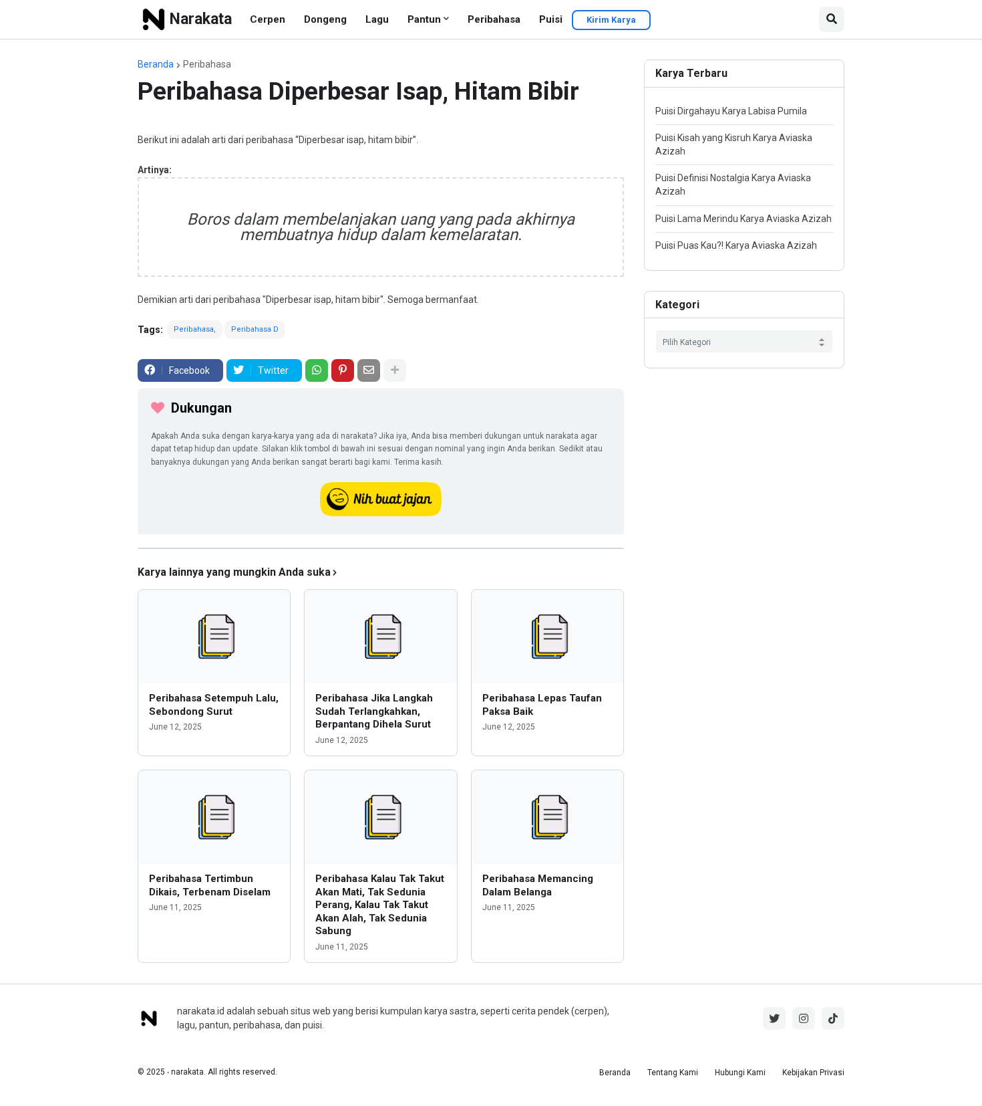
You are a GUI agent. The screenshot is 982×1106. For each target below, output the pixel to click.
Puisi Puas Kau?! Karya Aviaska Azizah (736, 245)
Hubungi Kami (740, 1072)
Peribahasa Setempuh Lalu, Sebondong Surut (214, 704)
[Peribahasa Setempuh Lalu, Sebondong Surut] (214, 636)
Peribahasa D (255, 329)
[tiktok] (833, 1018)
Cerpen (267, 19)
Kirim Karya (611, 20)
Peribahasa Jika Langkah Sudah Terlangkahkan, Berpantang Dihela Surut (374, 711)
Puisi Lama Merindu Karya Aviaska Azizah (743, 218)
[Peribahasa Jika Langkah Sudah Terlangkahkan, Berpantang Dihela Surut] (380, 636)
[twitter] (774, 1018)
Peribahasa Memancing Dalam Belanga (537, 885)
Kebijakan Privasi (813, 1072)
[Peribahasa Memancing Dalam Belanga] (547, 817)
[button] (831, 19)
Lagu (377, 19)
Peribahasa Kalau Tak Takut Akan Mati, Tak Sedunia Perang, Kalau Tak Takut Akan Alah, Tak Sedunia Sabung (379, 905)
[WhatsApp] (316, 370)
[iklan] (381, 548)
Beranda (156, 64)
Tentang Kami (672, 1072)
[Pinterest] (342, 370)
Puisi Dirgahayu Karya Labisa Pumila (731, 111)
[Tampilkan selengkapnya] (394, 370)
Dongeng (325, 19)
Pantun (424, 19)
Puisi (550, 19)
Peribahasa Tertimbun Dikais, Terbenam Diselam (210, 885)
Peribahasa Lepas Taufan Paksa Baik (542, 704)
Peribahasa (494, 19)
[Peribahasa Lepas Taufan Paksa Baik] (547, 636)
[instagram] (803, 1018)
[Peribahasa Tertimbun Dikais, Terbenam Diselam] (214, 817)
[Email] (368, 370)
